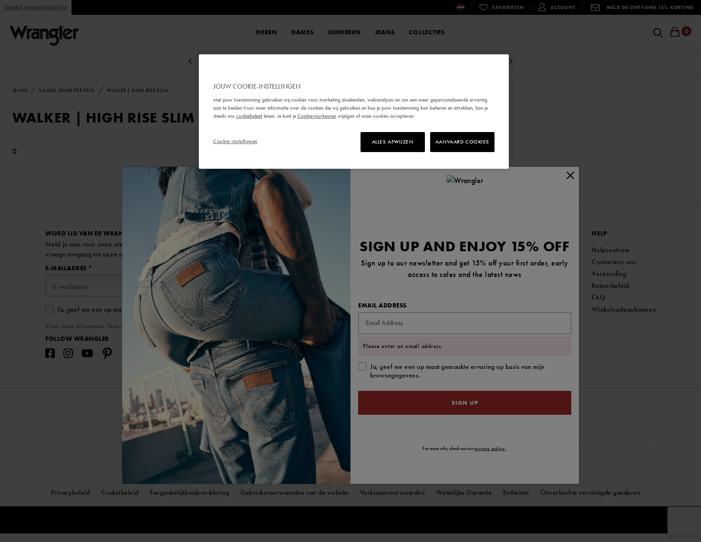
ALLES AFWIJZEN (392, 141)
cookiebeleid (249, 115)
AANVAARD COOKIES (462, 141)
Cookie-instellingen (235, 141)
